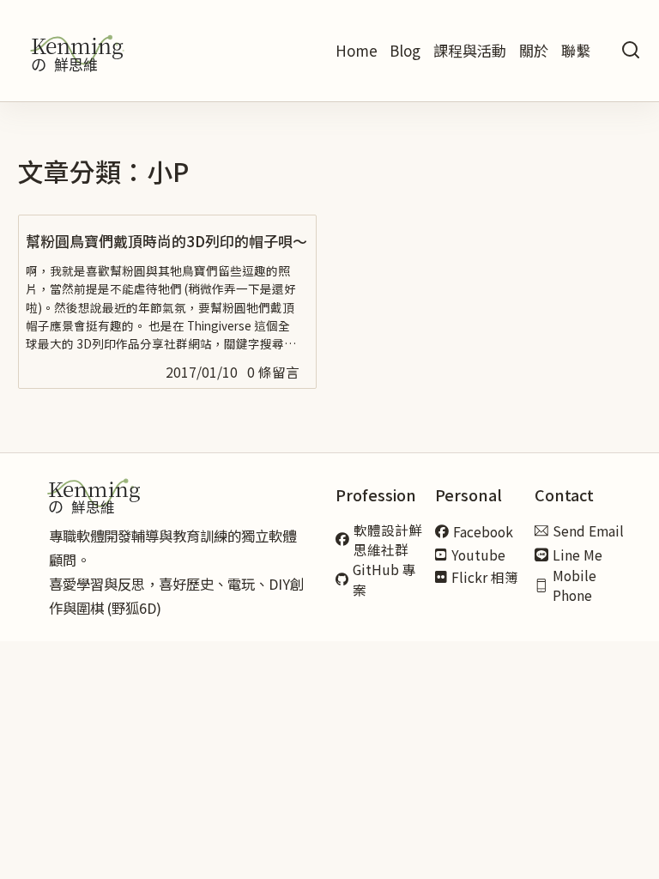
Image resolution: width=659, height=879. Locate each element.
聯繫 (575, 50)
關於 (533, 50)
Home (357, 50)
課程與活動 (469, 50)
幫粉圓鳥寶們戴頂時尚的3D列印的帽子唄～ (166, 241)
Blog (405, 50)
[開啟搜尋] (630, 51)
